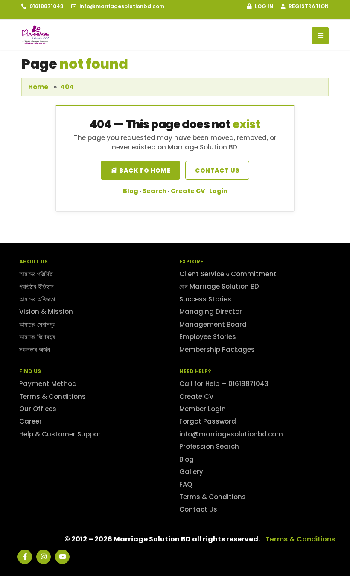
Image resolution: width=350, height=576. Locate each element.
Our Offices (37, 408)
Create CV (188, 191)
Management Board (213, 324)
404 (67, 86)
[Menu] (320, 35)
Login (218, 191)
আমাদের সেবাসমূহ (37, 324)
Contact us (217, 170)
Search (154, 191)
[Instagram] (43, 557)
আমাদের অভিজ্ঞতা (37, 299)
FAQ (185, 484)
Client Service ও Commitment (228, 273)
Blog (130, 191)
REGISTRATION (308, 6)
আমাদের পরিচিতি (35, 273)
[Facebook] (25, 557)
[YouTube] (62, 557)
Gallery (191, 471)
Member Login (202, 408)
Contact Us (198, 509)
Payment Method (48, 383)
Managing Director (210, 311)
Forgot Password (207, 421)
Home (38, 86)
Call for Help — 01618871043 (223, 383)
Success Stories (205, 299)
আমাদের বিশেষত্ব (37, 336)
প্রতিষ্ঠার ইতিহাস (36, 286)
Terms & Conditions (52, 396)
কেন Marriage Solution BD (219, 286)
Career (30, 421)
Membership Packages (217, 349)
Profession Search (209, 446)
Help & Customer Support (61, 434)
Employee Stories (207, 336)
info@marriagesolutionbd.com (231, 434)
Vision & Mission (46, 311)
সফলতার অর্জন (34, 349)
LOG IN (263, 6)
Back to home (144, 170)
